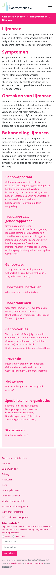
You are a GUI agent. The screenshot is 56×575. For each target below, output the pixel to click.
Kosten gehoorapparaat (17, 188)
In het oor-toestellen (29, 192)
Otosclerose (43, 314)
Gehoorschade (36, 347)
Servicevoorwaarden (33, 563)
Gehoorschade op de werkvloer (21, 367)
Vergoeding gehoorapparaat (36, 185)
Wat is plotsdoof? (14, 334)
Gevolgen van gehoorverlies (19, 341)
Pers (4, 484)
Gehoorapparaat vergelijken (20, 182)
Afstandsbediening (37, 246)
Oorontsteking (13, 307)
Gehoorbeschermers (37, 370)
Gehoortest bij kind (15, 272)
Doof (47, 347)
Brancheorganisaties (16, 416)
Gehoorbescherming (12, 511)
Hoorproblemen (38, 16)
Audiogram (11, 269)
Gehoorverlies (12, 337)
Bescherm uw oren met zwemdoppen (24, 363)
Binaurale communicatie (18, 232)
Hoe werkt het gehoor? (17, 386)
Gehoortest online (20, 276)
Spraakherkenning (15, 236)
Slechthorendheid (24, 344)
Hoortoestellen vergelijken (15, 506)
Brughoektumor (13, 314)
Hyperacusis (29, 314)
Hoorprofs (28, 412)
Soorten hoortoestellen (37, 195)
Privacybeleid (15, 563)
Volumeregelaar (42, 250)
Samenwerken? (10, 468)
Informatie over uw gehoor (15, 517)
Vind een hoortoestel (13, 501)
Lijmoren (19, 318)
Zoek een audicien (11, 495)
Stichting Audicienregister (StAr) (21, 405)
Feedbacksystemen (15, 243)
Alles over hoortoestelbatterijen (21, 292)
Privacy (5, 474)
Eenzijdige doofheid (34, 334)
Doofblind (40, 341)
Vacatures (7, 479)
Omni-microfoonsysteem (18, 225)
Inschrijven (9, 553)
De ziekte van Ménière (25, 311)
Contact (6, 463)
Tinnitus (9, 318)
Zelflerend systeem (37, 229)
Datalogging (37, 232)
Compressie (11, 253)
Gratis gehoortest (11, 490)
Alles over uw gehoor (13, 16)
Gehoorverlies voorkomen (34, 337)
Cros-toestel (11, 199)
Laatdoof (10, 344)
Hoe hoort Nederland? (17, 435)
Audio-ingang (12, 250)
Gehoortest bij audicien (30, 269)
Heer (7, 536)
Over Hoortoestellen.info (14, 458)
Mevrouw (20, 536)
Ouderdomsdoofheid (16, 347)
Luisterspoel (26, 250)
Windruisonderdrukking (34, 239)
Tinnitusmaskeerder (16, 229)
